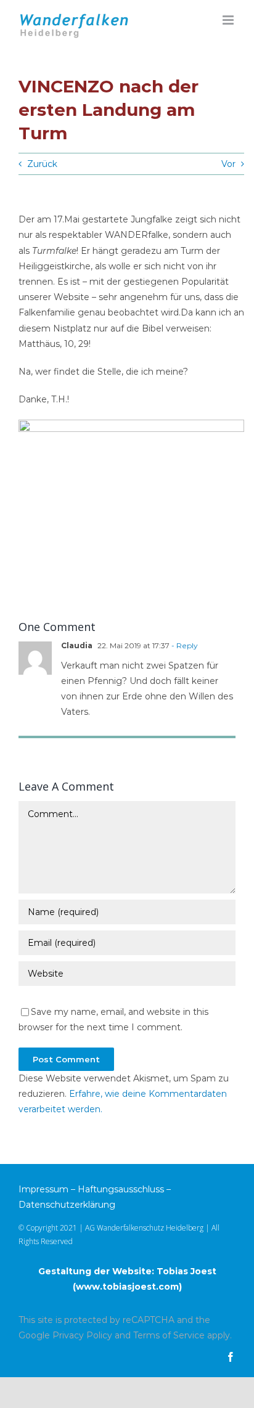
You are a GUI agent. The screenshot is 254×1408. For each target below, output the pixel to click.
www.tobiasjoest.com (127, 1286)
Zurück (42, 163)
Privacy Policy (82, 1335)
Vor (228, 163)
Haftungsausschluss (121, 1189)
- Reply (184, 645)
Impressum (43, 1189)
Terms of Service (169, 1335)
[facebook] (231, 1357)
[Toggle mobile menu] (229, 20)
